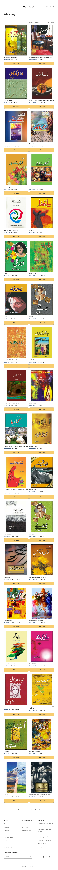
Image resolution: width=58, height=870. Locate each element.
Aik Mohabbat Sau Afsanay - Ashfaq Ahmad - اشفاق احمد (16, 490)
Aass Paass (6, 751)
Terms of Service (25, 823)
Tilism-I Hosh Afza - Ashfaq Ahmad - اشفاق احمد (40, 57)
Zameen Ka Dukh (33, 143)
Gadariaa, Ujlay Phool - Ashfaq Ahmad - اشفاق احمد (16, 446)
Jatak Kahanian (33, 359)
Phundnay (31, 534)
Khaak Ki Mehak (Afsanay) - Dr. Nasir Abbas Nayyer (41, 100)
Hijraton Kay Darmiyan (9, 187)
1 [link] (18, 809)
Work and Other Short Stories (11, 230)
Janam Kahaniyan (8, 620)
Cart (5, 844)
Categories (6, 827)
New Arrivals (7, 834)
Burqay (31, 316)
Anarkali (6, 273)
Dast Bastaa (7, 577)
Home (5, 823)
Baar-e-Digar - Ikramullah (10, 663)
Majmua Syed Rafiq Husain (10, 57)
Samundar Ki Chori (8, 534)
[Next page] (39, 809)
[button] (3, 6)
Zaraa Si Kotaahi (8, 100)
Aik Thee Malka (32, 489)
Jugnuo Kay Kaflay (33, 187)
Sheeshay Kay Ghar (8, 143)
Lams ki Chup (7, 794)
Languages (6, 830)
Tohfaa (5, 316)
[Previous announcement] (2, 1)
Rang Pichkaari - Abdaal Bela (36, 620)
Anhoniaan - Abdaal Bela (35, 751)
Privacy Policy (24, 827)
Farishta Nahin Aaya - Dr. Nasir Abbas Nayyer (40, 794)
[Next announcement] (55, 1)
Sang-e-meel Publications (30, 866)
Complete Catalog (8, 837)
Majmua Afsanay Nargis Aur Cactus (37, 577)
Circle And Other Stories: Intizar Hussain (14, 359)
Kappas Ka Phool (8, 707)
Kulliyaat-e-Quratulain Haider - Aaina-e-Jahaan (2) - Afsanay (41, 707)
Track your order (8, 847)
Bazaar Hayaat (32, 273)
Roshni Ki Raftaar (33, 663)
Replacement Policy (26, 830)
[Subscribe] (30, 857)
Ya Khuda (31, 230)
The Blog (6, 841)
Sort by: (31, 22)
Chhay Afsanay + (33, 403)
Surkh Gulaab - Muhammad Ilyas (11, 403)
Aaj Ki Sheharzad (33, 446)
